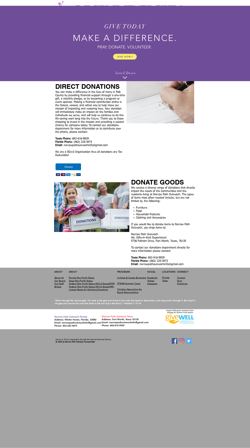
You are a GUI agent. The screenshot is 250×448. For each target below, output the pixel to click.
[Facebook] (174, 341)
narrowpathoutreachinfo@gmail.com (86, 145)
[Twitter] (189, 341)
